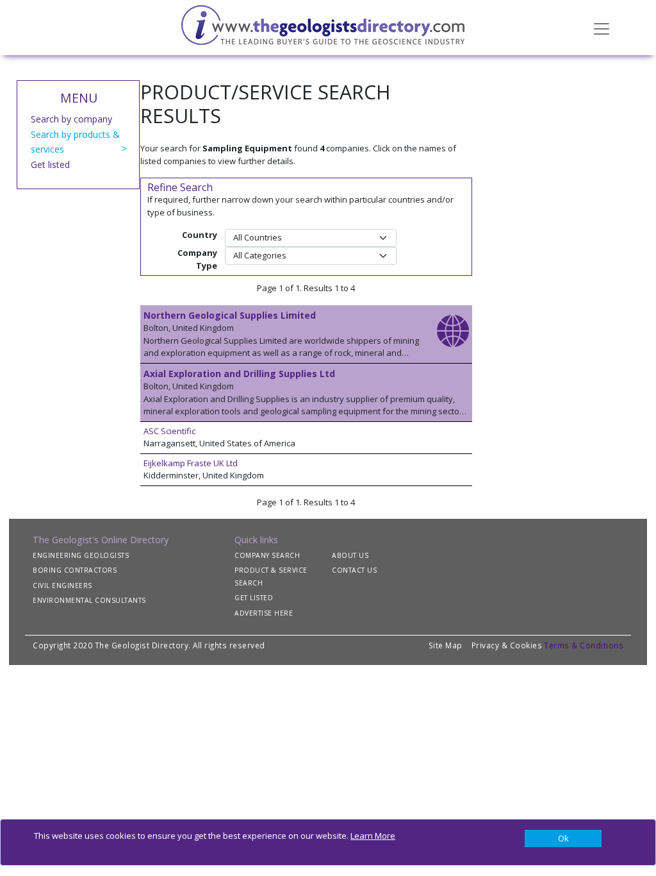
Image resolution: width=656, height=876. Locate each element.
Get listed (50, 164)
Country (199, 234)
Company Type (197, 259)
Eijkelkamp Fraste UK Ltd (191, 463)
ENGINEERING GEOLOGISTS (81, 555)
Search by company (71, 119)
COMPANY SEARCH (267, 555)
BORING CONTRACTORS (75, 570)
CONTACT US (354, 570)
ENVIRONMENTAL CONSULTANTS (89, 600)
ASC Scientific (169, 431)
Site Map (446, 645)
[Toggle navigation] (601, 27)
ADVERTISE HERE (263, 613)
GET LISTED (253, 597)
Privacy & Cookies (507, 645)
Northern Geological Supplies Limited (230, 315)
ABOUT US (350, 555)
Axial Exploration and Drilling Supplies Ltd (239, 373)
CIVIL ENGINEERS (62, 585)
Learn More (372, 835)
